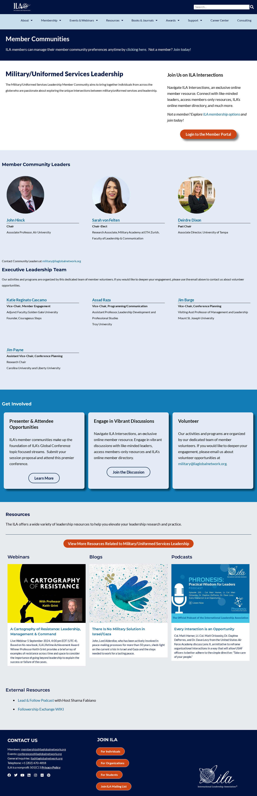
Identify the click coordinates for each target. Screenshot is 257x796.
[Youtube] (22, 775)
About (25, 20)
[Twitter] (15, 775)
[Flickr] (42, 775)
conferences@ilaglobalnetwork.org (39, 754)
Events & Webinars (82, 20)
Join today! (182, 49)
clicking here (136, 49)
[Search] (251, 7)
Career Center (220, 20)
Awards (171, 20)
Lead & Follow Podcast (36, 700)
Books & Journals (143, 20)
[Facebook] (9, 775)
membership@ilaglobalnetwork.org (43, 749)
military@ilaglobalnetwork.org (61, 261)
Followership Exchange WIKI (41, 709)
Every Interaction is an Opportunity (204, 629)
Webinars (18, 557)
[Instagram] (35, 775)
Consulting (244, 20)
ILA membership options (221, 114)
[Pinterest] (48, 775)
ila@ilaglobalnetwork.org (46, 758)
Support (193, 20)
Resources (112, 20)
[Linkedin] (29, 775)
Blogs (95, 557)
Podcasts (181, 557)
